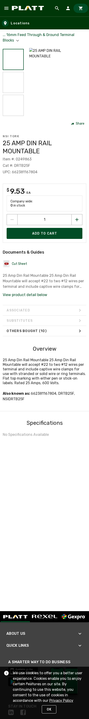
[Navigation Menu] (6, 8)
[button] (13, 59)
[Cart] (80, 8)
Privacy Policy (61, 700)
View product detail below (25, 295)
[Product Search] (57, 8)
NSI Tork (11, 136)
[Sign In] (68, 8)
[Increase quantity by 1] (77, 219)
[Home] (28, 8)
